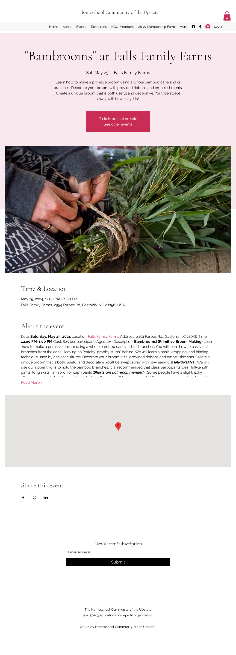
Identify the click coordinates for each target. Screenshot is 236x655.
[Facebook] (200, 26)
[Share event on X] (34, 497)
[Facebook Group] (193, 26)
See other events (118, 124)
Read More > (31, 382)
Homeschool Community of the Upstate (119, 12)
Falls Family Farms (103, 336)
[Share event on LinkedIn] (46, 497)
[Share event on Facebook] (23, 497)
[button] (227, 16)
